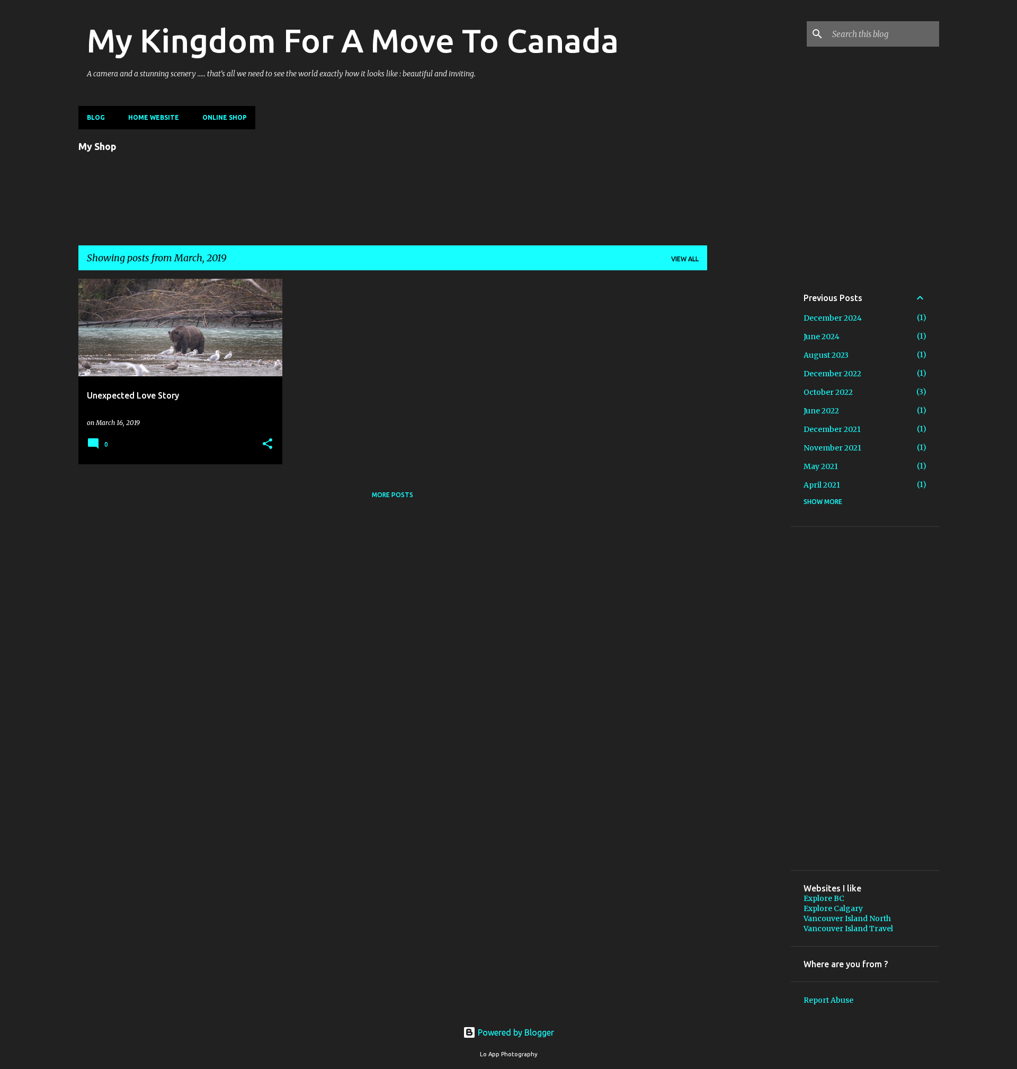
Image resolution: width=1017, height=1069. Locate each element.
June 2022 (821, 411)
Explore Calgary (833, 908)
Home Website (153, 117)
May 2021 (821, 466)
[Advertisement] (749, 438)
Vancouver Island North (847, 918)
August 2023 (826, 355)
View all (685, 258)
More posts (392, 494)
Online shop (224, 117)
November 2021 (832, 448)
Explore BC (824, 898)
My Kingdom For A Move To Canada (353, 40)
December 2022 (832, 373)
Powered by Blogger (515, 1032)
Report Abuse (828, 1000)
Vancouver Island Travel (848, 928)
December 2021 (832, 429)
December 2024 (833, 318)
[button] (267, 444)
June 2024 (822, 336)
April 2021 (822, 485)
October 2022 (828, 392)
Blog (96, 117)
